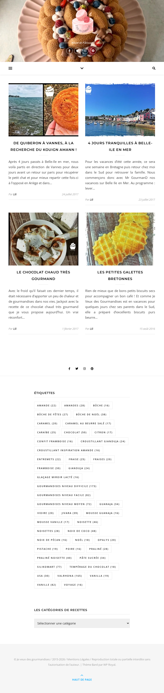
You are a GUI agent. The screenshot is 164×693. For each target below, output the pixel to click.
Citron (104, 432)
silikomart (49, 566)
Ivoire (45, 513)
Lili (14, 194)
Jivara (70, 513)
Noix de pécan (52, 539)
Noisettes (48, 531)
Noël (82, 539)
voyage (73, 584)
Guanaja (110, 504)
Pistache (47, 548)
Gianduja (79, 468)
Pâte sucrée (93, 557)
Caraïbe (46, 432)
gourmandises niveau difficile (67, 486)
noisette (87, 522)
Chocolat (75, 432)
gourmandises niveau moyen (64, 504)
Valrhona (69, 575)
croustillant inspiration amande (68, 450)
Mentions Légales (78, 659)
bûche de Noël (91, 414)
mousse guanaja (102, 513)
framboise (49, 468)
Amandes (74, 405)
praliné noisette (54, 557)
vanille (46, 584)
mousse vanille (53, 522)
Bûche (101, 405)
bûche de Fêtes (52, 414)
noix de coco (82, 531)
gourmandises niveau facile (64, 495)
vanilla (99, 575)
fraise (77, 459)
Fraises (102, 459)
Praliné (98, 548)
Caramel (47, 423)
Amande (46, 405)
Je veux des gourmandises (33, 659)
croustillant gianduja (103, 441)
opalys (107, 539)
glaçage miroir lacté (58, 477)
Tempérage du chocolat (93, 566)
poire (73, 548)
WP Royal (109, 665)
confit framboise (55, 441)
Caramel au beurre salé (88, 423)
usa (43, 575)
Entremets (49, 459)
